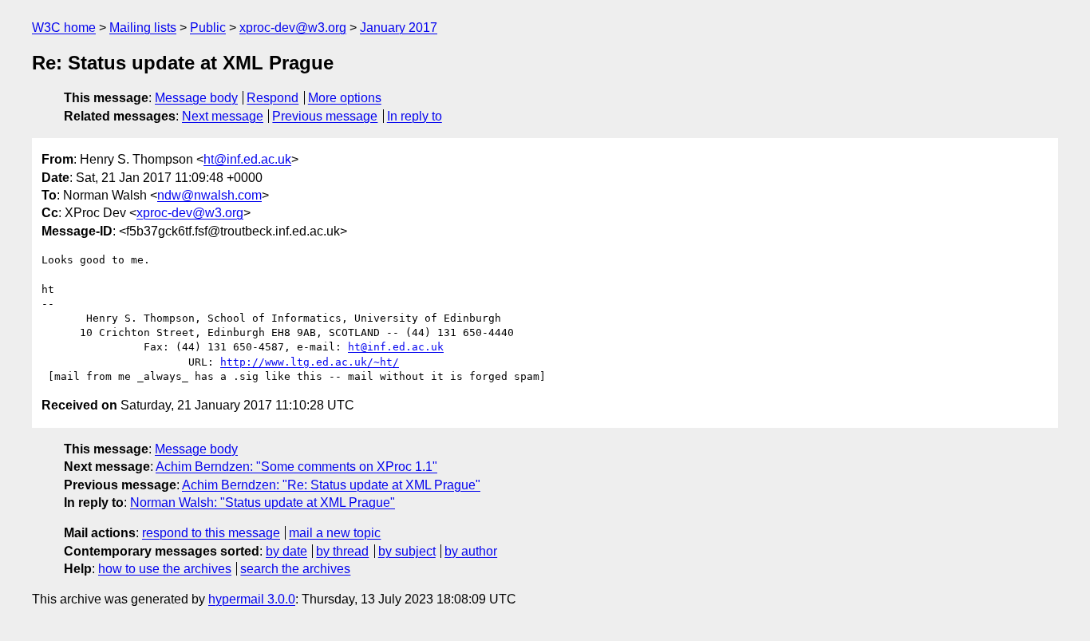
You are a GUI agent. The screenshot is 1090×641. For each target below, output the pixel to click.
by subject (407, 551)
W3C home (64, 27)
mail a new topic (335, 533)
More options (344, 98)
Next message (222, 116)
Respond (272, 98)
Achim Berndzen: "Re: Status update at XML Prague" (331, 485)
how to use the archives (164, 569)
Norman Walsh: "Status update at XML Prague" (262, 502)
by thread (342, 551)
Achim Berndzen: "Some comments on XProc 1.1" (296, 466)
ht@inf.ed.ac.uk (247, 159)
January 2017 (398, 27)
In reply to (414, 116)
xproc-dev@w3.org (292, 27)
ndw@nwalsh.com (209, 195)
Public (208, 27)
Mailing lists (142, 27)
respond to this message (211, 533)
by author (470, 551)
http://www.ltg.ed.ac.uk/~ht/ (309, 362)
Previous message (324, 116)
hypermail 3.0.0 (251, 599)
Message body (196, 98)
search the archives (295, 569)
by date (286, 551)
